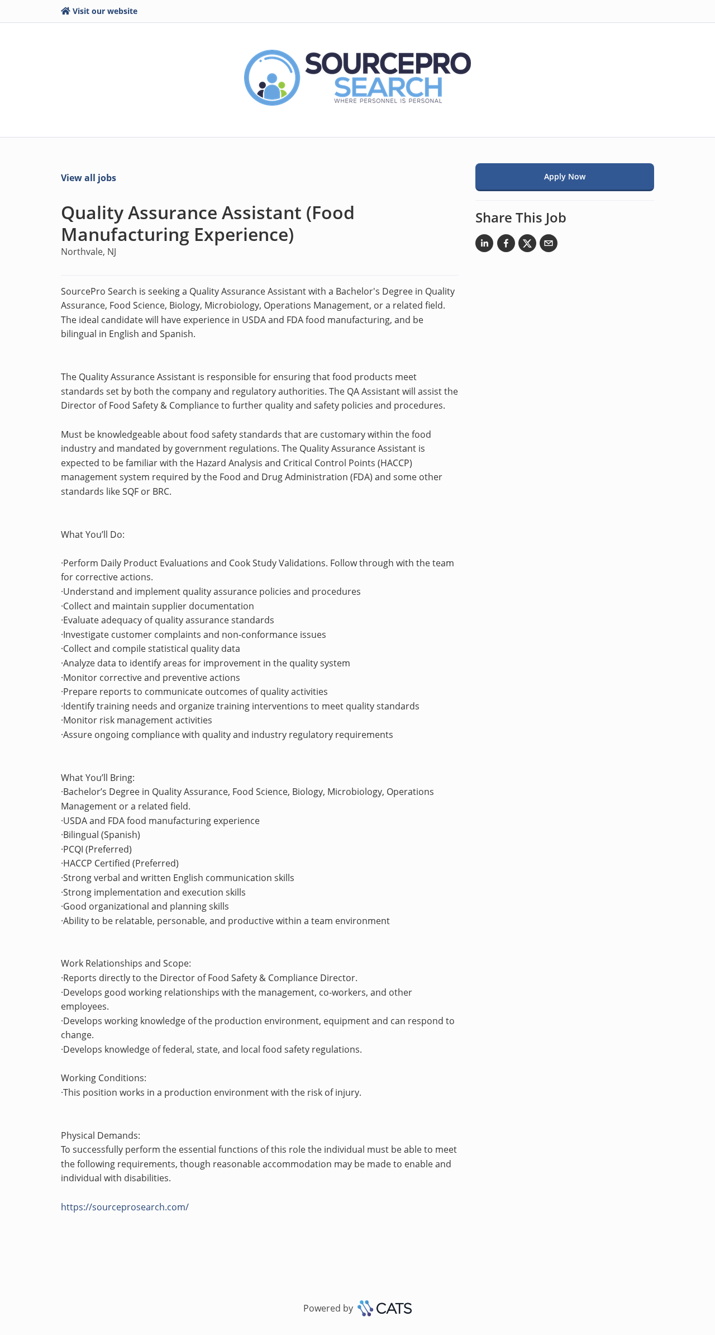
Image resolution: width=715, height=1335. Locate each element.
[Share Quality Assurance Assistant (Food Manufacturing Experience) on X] (527, 245)
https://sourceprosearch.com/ (125, 1207)
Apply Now (564, 176)
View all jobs (88, 178)
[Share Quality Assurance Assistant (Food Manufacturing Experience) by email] (548, 245)
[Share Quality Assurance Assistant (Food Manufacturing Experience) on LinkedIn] (484, 245)
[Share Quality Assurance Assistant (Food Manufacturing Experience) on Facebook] (506, 245)
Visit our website (105, 11)
